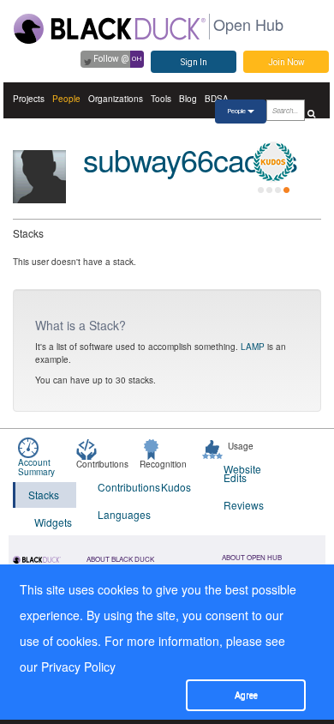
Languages (119, 514)
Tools (161, 99)
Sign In (194, 62)
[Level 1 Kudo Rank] (273, 162)
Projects (29, 99)
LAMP (253, 347)
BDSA (217, 99)
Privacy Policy (78, 666)
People (66, 99)
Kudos (176, 487)
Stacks (43, 494)
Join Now (286, 62)
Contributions (119, 487)
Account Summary (36, 467)
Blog (188, 99)
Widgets (53, 522)
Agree (246, 695)
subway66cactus (190, 159)
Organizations (115, 99)
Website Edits (242, 473)
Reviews (244, 505)
